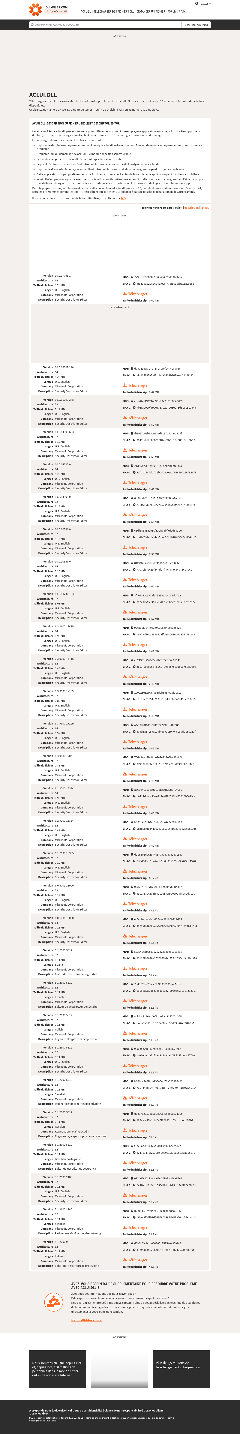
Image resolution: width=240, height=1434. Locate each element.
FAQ (123, 198)
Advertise (59, 1410)
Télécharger (137, 293)
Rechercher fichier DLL (196, 24)
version (177, 207)
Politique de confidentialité (85, 1410)
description (191, 207)
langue (205, 207)
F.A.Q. (182, 11)
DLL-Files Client (153, 1410)
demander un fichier (150, 11)
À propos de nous (40, 1410)
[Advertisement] (120, 64)
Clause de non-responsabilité (123, 1410)
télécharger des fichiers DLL (114, 11)
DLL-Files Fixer (39, 1413)
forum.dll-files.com (85, 1320)
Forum (171, 11)
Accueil (86, 11)
